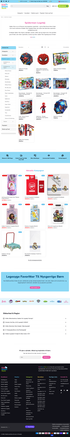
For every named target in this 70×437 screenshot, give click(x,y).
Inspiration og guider (41, 409)
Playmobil (17, 400)
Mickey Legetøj (18, 398)
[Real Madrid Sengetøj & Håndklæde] (58, 185)
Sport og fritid (29, 419)
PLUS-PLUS (17, 402)
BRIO (16, 382)
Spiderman (7, 98)
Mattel (16, 395)
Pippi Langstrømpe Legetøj (5, 403)
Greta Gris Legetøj (5, 391)
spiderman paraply (58, 116)
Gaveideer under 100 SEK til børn (41, 394)
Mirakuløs (7, 79)
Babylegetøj (29, 379)
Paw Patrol (7, 90)
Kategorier (5, 51)
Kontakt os (64, 377)
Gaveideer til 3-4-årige (42, 384)
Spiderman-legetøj (5, 408)
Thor (6, 112)
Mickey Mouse (8, 84)
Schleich (16, 407)
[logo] (4, 369)
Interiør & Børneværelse (29, 391)
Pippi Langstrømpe (9, 93)
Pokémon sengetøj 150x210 (31, 226)
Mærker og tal (6, 59)
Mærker (5, 121)
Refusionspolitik (56, 426)
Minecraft (7, 73)
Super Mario (7, 104)
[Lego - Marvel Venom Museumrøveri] (26, 107)
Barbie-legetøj (4, 384)
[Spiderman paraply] (26, 59)
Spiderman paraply (23, 68)
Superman (7, 107)
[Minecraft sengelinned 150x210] (58, 214)
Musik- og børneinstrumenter (30, 404)
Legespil (28, 400)
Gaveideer (5, 55)
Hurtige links (53, 377)
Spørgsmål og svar (52, 388)
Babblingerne (4, 379)
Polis (27, 408)
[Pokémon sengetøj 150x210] (35, 214)
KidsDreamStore (9, 434)
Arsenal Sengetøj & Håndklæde (32, 197)
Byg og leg (28, 386)
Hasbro (16, 389)
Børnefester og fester (29, 382)
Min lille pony (8, 87)
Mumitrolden (8, 82)
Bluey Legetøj (4, 386)
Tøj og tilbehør (29, 394)
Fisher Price (17, 386)
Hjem (2, 17)
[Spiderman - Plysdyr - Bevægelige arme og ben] (43, 107)
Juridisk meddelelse (64, 430)
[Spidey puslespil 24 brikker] (61, 59)
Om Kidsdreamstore (52, 380)
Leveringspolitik (65, 426)
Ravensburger (18, 404)
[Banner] (4, 301)
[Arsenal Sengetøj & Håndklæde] (35, 185)
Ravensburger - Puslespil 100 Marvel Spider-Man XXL (60, 94)
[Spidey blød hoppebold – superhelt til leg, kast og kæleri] (43, 59)
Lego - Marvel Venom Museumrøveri (24, 117)
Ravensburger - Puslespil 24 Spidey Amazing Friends (25, 94)
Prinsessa (28, 410)
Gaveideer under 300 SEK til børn (41, 402)
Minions (6, 76)
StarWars (7, 101)
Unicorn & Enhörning (9, 118)
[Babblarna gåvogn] (12, 241)
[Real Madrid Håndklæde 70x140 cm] (35, 241)
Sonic (6, 96)
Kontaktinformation (64, 428)
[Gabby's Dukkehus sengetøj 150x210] (12, 214)
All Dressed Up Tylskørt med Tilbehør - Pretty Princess (11, 198)
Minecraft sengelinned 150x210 (55, 226)
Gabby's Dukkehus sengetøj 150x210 (10, 226)
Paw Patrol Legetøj (5, 400)
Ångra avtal (51, 391)
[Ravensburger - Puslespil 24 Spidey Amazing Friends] (26, 83)
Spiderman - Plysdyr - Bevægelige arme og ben (42, 117)
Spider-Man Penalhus (24, 139)
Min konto (51, 393)
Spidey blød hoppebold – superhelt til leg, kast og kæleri (42, 70)
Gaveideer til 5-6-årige (42, 388)
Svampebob (7, 110)
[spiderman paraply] (61, 107)
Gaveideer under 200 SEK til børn (41, 398)
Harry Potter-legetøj (5, 393)
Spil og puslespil (30, 416)
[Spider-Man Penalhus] (26, 130)
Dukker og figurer (30, 388)
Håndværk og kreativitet (29, 413)
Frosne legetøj (4, 389)
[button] (63, 6)
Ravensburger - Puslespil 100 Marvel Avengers (43, 94)
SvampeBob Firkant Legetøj (5, 413)
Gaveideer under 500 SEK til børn (41, 405)
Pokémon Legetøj (5, 406)
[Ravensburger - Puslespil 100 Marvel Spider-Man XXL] (61, 83)
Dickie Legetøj (18, 384)
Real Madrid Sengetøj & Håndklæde (56, 197)
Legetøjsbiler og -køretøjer (30, 397)
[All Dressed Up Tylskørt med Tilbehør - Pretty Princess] (12, 185)
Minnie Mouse (8, 70)
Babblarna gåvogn (6, 253)
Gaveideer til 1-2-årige (42, 380)
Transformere (8, 115)
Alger (16, 379)
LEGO (16, 393)
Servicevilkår (55, 428)
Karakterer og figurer (7, 62)
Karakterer (4, 377)
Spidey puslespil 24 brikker (60, 68)
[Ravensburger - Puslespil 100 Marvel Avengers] (43, 83)
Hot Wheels (17, 391)
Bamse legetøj (4, 382)
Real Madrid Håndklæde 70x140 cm (33, 253)
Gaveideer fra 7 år (42, 391)
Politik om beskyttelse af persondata (60, 424)
